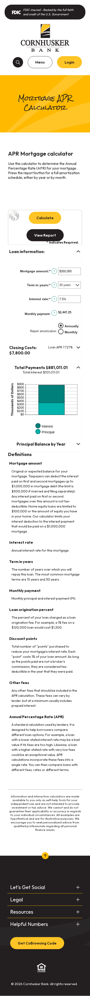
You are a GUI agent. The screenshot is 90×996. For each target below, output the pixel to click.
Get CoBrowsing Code (37, 943)
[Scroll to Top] (45, 855)
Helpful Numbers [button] (29, 924)
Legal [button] (16, 899)
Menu (40, 62)
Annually (72, 326)
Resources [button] (21, 912)
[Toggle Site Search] (18, 62)
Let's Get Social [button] (27, 887)
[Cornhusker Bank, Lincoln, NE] (45, 37)
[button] (45, 251)
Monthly (71, 332)
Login (69, 62)
